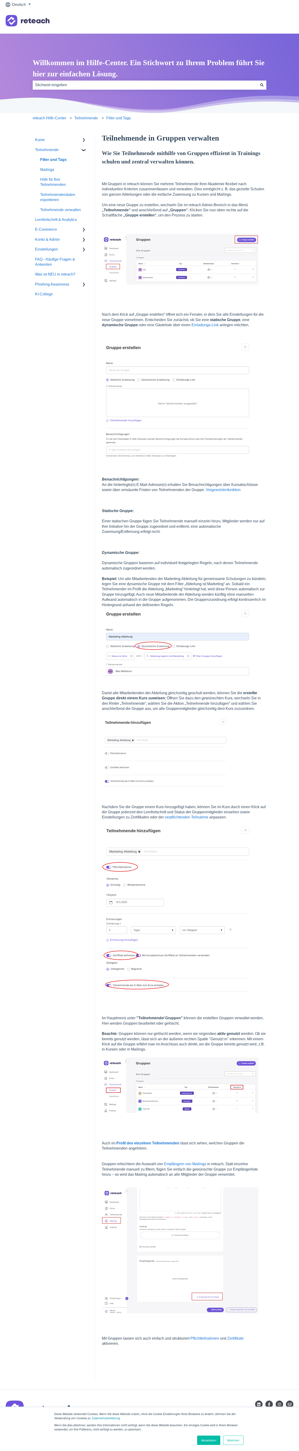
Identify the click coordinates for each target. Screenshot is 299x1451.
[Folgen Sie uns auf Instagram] (279, 1404)
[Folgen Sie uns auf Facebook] (269, 1404)
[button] (84, 140)
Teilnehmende (86, 118)
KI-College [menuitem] (44, 294)
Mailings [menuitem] (47, 170)
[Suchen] (261, 85)
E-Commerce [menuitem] (46, 229)
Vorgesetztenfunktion (223, 490)
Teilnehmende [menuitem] (47, 150)
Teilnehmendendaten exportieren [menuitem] (57, 197)
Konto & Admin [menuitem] (47, 239)
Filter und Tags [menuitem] (53, 160)
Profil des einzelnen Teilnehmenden (147, 1143)
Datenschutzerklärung (106, 1418)
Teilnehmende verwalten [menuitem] (60, 210)
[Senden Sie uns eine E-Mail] (289, 1404)
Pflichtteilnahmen (204, 1338)
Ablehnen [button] (233, 1440)
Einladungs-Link (205, 325)
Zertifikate (235, 1338)
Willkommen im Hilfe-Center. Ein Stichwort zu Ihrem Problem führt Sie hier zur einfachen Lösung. (148, 68)
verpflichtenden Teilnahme (186, 817)
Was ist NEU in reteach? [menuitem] (55, 274)
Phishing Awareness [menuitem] (52, 284)
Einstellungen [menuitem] (46, 249)
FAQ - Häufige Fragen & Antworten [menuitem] (55, 261)
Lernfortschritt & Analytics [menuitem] (56, 220)
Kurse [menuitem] (40, 140)
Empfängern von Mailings (185, 1164)
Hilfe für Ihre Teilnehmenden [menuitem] (53, 182)
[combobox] (145, 85)
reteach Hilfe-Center (49, 118)
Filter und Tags (118, 118)
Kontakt (282, 21)
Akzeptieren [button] (208, 1440)
